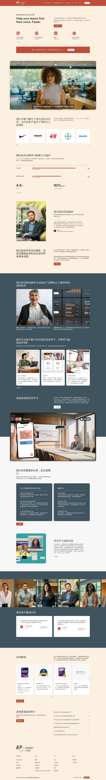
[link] (20, 2)
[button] (58, 25)
